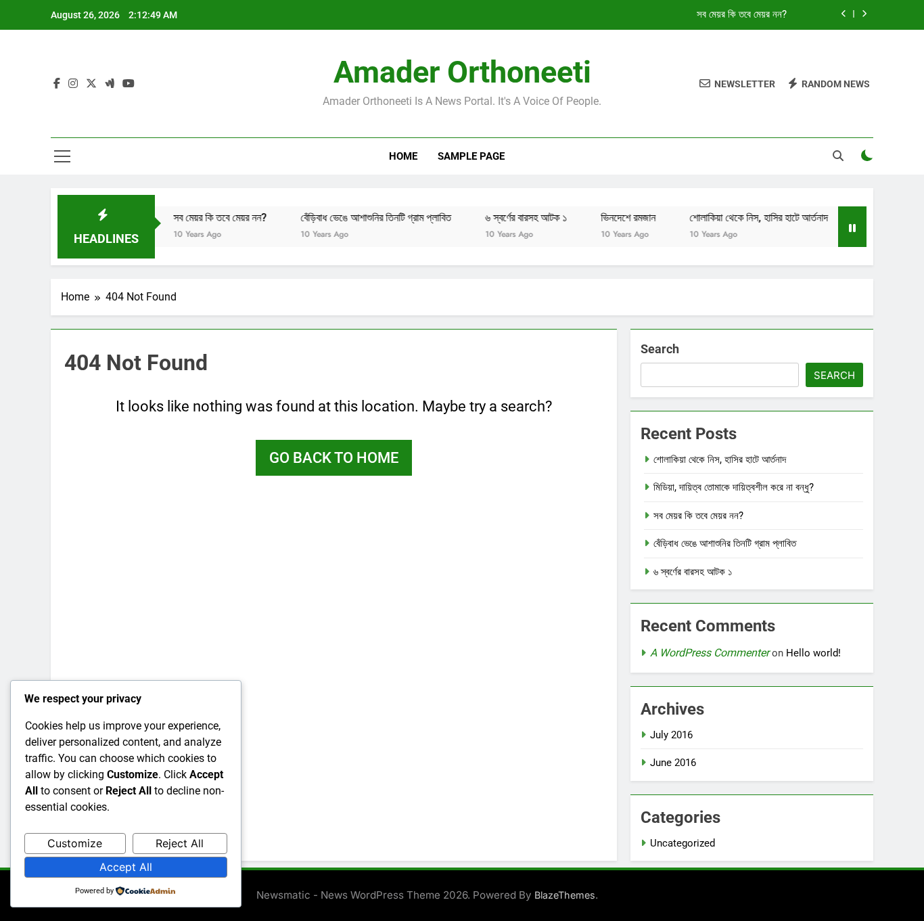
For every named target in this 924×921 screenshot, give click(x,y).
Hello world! (813, 653)
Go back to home (333, 457)
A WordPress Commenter (709, 652)
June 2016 (673, 763)
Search (660, 349)
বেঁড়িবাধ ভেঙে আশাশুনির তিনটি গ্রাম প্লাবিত (362, 217)
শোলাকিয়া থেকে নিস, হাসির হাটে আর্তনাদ (745, 217)
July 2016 (671, 735)
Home (403, 156)
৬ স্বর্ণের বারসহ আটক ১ (512, 217)
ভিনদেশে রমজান (614, 217)
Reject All (180, 843)
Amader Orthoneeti (462, 72)
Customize (74, 843)
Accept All (125, 867)
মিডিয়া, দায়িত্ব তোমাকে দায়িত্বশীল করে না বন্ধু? (733, 487)
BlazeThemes (564, 895)
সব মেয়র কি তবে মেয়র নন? (742, 14)
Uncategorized (682, 843)
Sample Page (471, 156)
